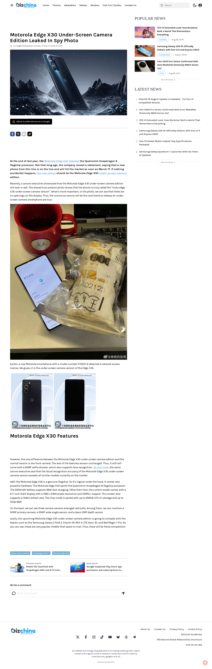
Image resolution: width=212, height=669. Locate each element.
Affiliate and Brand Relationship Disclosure (179, 639)
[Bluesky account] (118, 637)
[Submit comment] (123, 593)
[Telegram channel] (134, 637)
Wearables (70, 5)
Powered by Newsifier (106, 662)
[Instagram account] (94, 637)
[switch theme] (195, 5)
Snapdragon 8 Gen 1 (41, 553)
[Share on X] (18, 134)
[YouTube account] (110, 637)
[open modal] (200, 5)
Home (46, 5)
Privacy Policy (177, 629)
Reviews (94, 5)
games (163, 39)
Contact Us (130, 5)
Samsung (164, 54)
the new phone (46, 173)
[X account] (77, 637)
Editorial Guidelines (191, 634)
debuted (74, 161)
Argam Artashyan (24, 46)
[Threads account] (126, 637)
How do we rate (194, 644)
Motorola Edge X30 (56, 161)
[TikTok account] (102, 637)
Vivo (161, 73)
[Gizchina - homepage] (26, 5)
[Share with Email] (24, 134)
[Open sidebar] (12, 5)
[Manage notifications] (205, 662)
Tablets (83, 5)
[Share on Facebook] (12, 134)
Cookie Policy (195, 629)
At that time (101, 467)
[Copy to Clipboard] (29, 134)
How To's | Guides (112, 5)
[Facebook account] (86, 637)
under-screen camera (113, 173)
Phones (57, 5)
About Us (145, 629)
